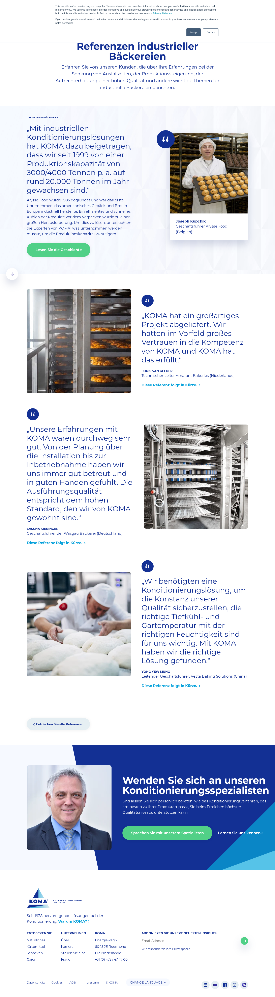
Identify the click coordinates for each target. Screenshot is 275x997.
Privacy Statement (163, 13)
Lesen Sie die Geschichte (58, 250)
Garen (31, 959)
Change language (146, 982)
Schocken (35, 953)
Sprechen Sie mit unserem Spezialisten (167, 833)
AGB (72, 982)
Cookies (57, 982)
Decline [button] (211, 32)
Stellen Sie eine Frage (73, 956)
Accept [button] (193, 32)
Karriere (67, 947)
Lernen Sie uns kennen (239, 833)
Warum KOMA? (72, 921)
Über (65, 940)
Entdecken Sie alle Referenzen (59, 724)
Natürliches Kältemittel (36, 943)
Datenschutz (36, 982)
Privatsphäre (181, 949)
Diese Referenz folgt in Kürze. (170, 385)
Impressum (91, 982)
